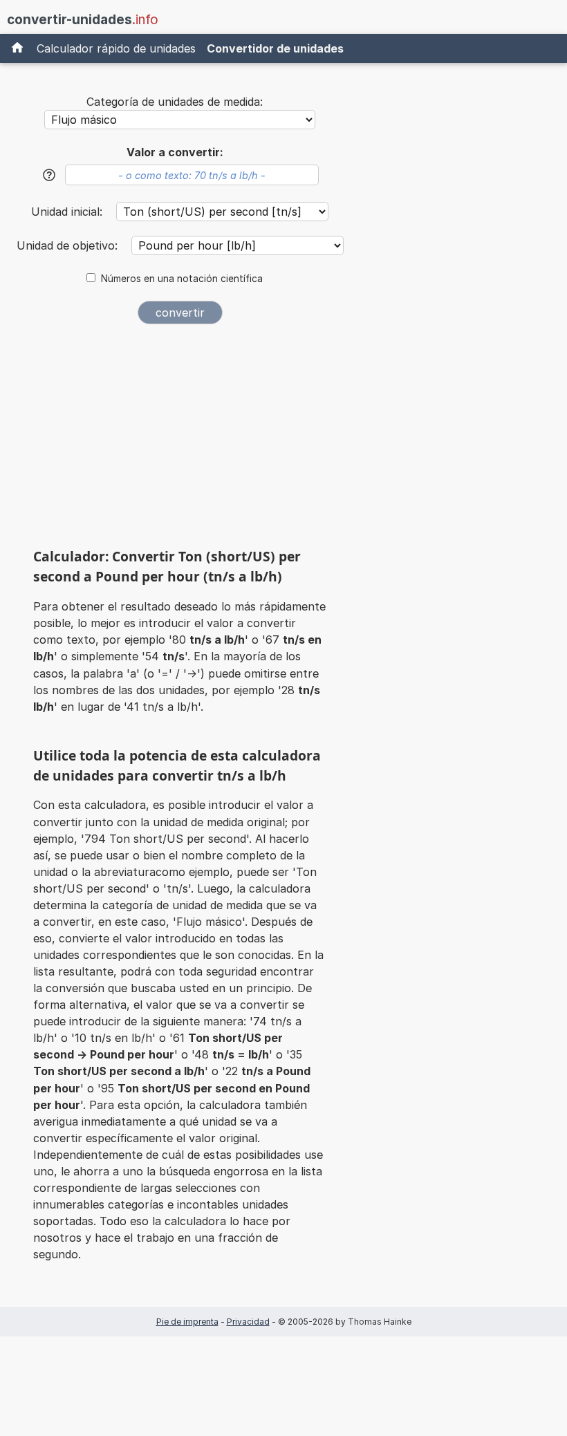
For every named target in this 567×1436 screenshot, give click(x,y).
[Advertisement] (180, 441)
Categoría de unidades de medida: (174, 102)
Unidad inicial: (68, 211)
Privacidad (248, 1321)
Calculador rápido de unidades (116, 48)
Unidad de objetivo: (69, 245)
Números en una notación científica (182, 278)
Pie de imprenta (187, 1321)
